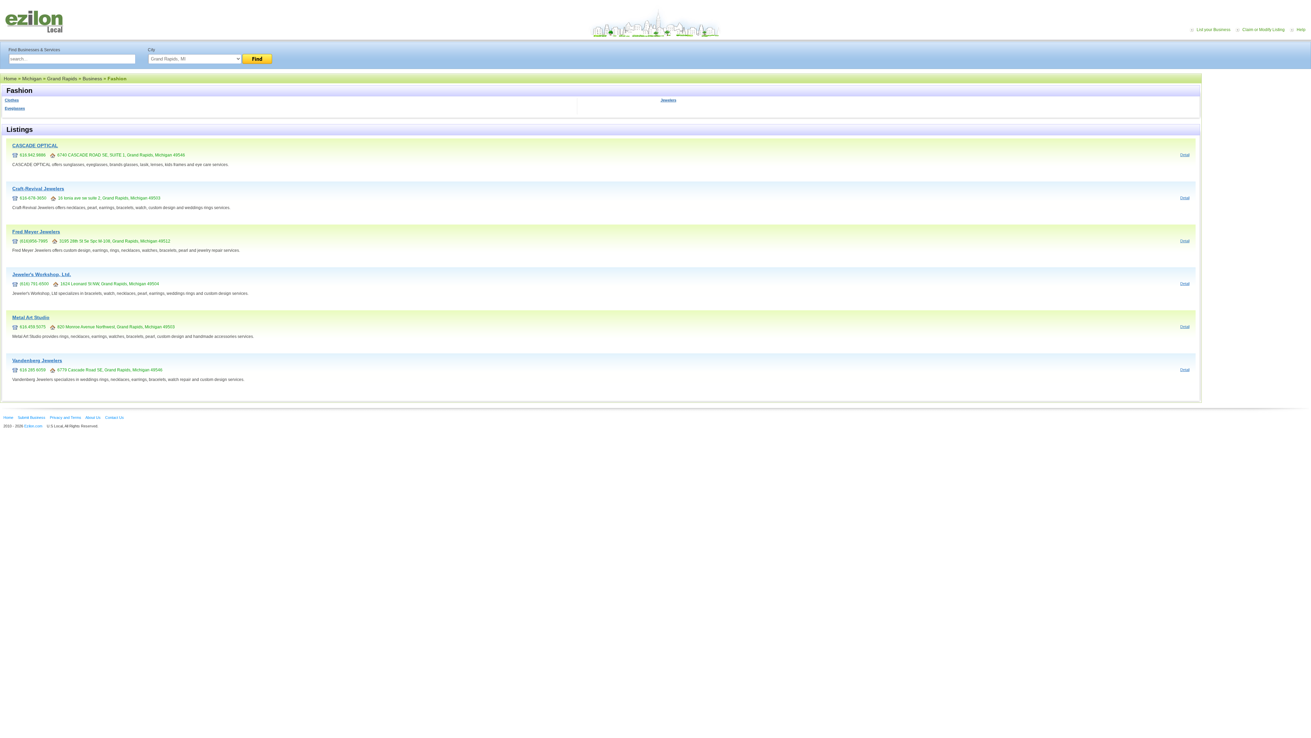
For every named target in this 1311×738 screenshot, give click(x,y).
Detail (1184, 155)
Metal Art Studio (31, 317)
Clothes (12, 100)
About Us (93, 417)
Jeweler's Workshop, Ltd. (41, 274)
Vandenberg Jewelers (37, 360)
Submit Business (31, 417)
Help (1301, 29)
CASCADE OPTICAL (35, 145)
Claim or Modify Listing (1263, 29)
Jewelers (668, 100)
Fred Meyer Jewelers (36, 231)
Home (10, 78)
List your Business (1213, 29)
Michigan (32, 78)
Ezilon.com (33, 426)
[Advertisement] (1258, 115)
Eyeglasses (15, 108)
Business (92, 78)
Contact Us (114, 417)
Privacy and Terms (65, 417)
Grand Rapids (62, 78)
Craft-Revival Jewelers (38, 188)
